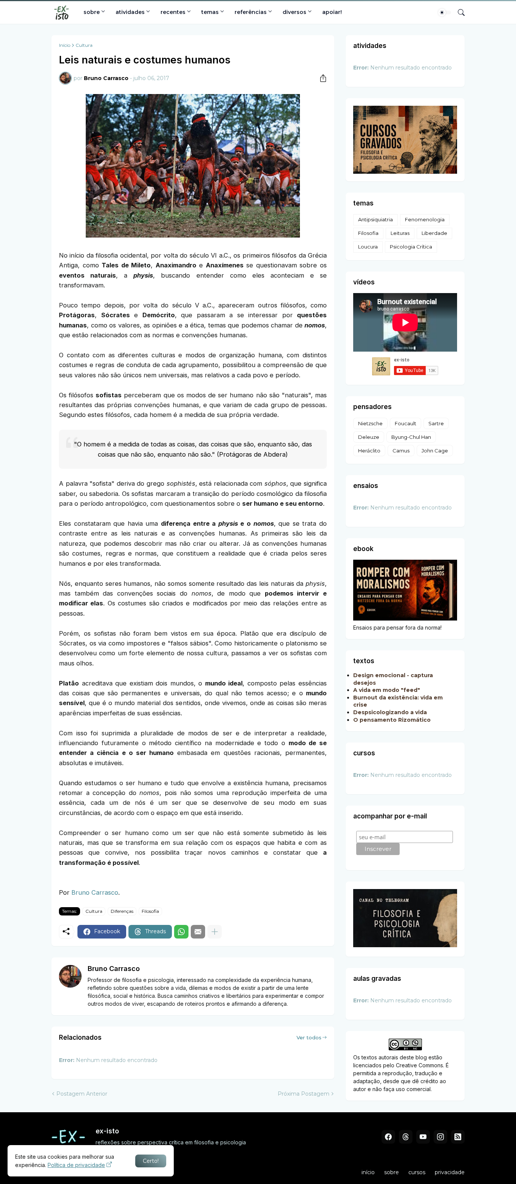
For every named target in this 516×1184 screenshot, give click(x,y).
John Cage (435, 451)
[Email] (198, 932)
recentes (173, 12)
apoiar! (332, 12)
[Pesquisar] (458, 12)
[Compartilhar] (320, 78)
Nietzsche (370, 423)
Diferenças (122, 911)
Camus (400, 451)
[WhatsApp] (181, 932)
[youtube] (423, 1137)
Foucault (405, 423)
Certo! (151, 1161)
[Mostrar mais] (214, 932)
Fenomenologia (425, 219)
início (368, 1172)
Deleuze (368, 437)
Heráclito (369, 451)
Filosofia (150, 911)
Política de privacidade (76, 1165)
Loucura (368, 247)
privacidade (450, 1172)
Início (64, 45)
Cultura (84, 45)
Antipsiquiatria (375, 219)
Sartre (436, 423)
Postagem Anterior (81, 1093)
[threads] (405, 1137)
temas (210, 12)
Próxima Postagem (303, 1093)
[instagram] (440, 1137)
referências (251, 12)
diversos (294, 12)
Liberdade (434, 233)
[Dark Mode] (444, 12)
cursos (416, 1172)
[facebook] (388, 1137)
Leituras (400, 233)
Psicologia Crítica (411, 247)
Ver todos (309, 1037)
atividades (130, 12)
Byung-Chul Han (411, 437)
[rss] (458, 1137)
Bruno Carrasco (94, 892)
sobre (91, 12)
